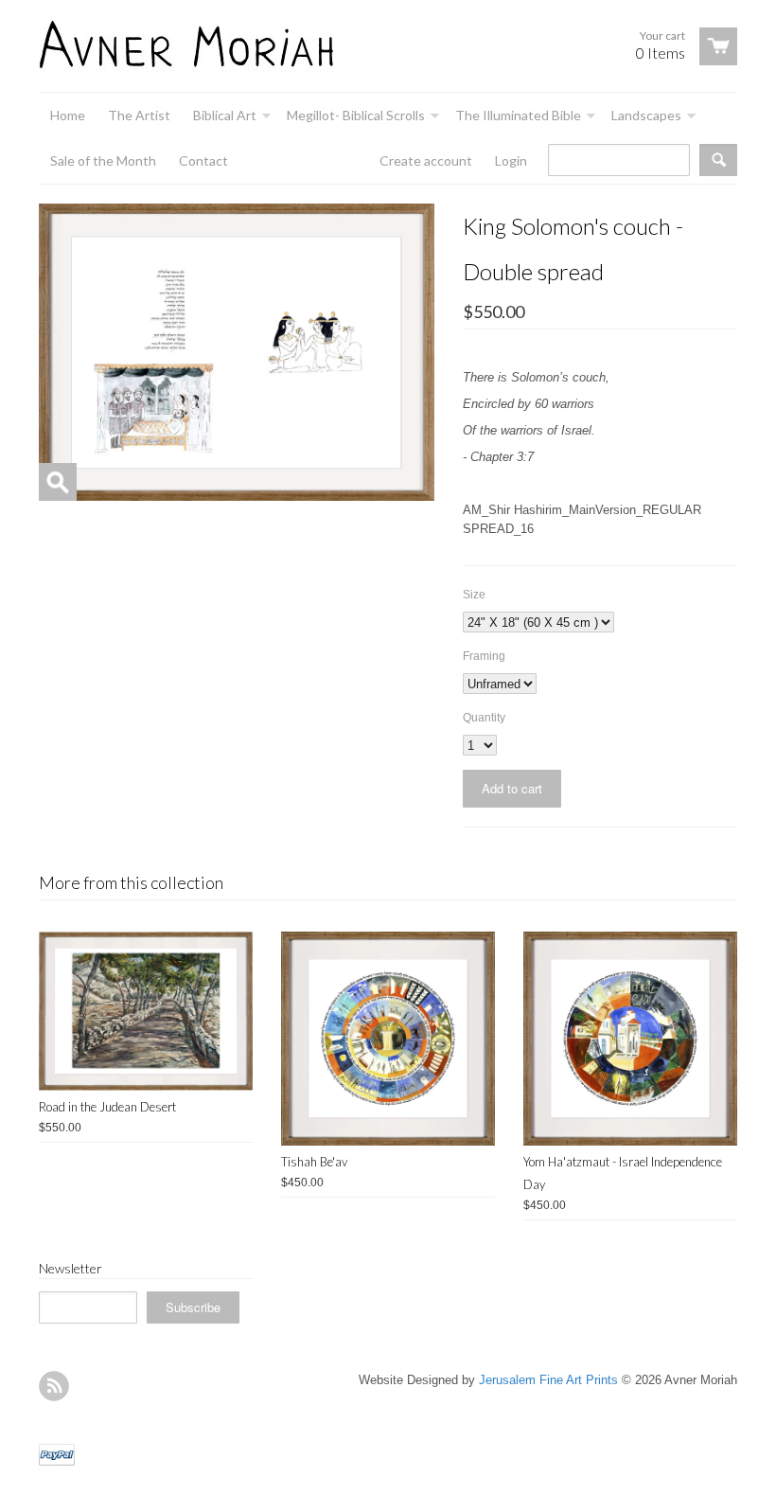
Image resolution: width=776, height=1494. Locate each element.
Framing (484, 656)
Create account (425, 160)
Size (474, 594)
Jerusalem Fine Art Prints (548, 1380)
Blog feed (54, 1386)
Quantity (484, 717)
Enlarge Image (58, 482)
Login (511, 160)
